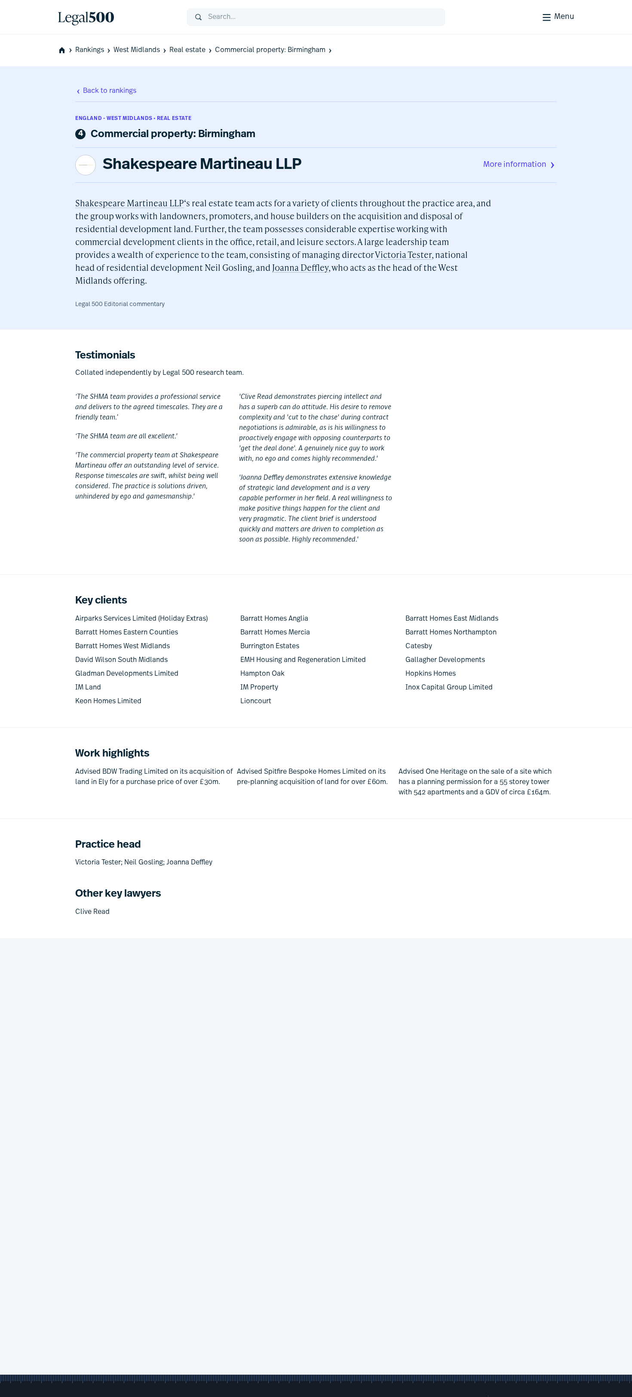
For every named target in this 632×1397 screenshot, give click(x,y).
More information (514, 165)
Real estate (187, 50)
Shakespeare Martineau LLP (202, 165)
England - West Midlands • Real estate (133, 118)
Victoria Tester (403, 254)
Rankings (89, 50)
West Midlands (137, 50)
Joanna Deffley (300, 267)
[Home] (115, 17)
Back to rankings (109, 91)
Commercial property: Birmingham (270, 50)
